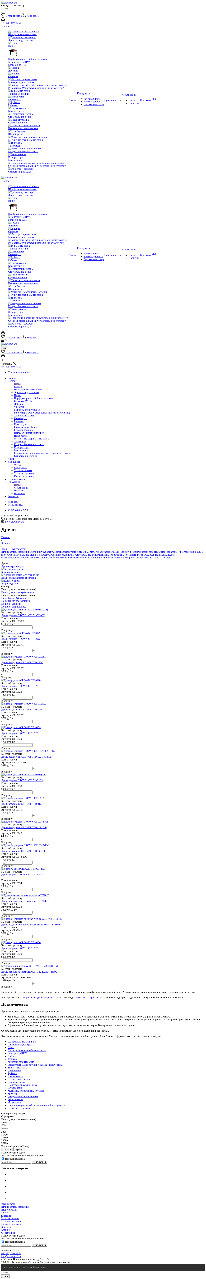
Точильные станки (27, 554)
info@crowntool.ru (14, 521)
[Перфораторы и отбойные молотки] (38, 52)
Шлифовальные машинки (15, 551)
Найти (5, 1276)
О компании (21, 487)
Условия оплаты (10, 1218)
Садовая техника (154, 554)
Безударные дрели (11, 572)
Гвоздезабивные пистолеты (48, 557)
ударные (27, 997)
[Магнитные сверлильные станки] (38, 137)
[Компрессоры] (38, 154)
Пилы (57, 551)
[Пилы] (38, 43)
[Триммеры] (38, 142)
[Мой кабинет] (3, 19)
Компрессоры (70, 557)
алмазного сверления (87, 997)
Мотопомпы (84, 557)
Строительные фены (86, 554)
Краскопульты (67, 554)
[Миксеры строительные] (38, 79)
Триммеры (139, 554)
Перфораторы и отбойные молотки (80, 551)
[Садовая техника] (38, 119)
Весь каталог (8, 1204)
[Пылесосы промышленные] (38, 125)
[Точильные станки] (38, 90)
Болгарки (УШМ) (109, 551)
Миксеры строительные (151, 551)
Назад (17, 383)
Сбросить (19, 1149)
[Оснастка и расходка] (38, 168)
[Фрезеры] (38, 73)
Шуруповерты (9, 1209)
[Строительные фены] (38, 114)
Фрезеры (133, 551)
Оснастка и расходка (160, 557)
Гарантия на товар (11, 1224)
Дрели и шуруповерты (42, 551)
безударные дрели (43, 997)
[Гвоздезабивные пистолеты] (38, 148)
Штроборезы (26, 557)
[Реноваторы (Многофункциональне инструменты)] (38, 85)
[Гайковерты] (38, 96)
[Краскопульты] (38, 108)
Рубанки (55, 554)
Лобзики (123, 551)
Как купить (20, 467)
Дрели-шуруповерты (12, 566)
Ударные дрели (9, 583)
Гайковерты (43, 554)
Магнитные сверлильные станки (116, 554)
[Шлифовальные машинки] (38, 31)
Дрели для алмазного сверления (18, 577)
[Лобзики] (38, 67)
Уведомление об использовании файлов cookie (25, 1267)
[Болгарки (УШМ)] (38, 62)
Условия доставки (11, 1221)
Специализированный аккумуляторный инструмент (120, 557)
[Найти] (2, 12)
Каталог (18, 386)
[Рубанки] (38, 102)
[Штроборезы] (38, 131)
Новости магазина (15, 1158)
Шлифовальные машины (15, 1206)
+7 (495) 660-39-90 (11, 22)
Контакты (6, 1227)
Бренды (5, 1229)
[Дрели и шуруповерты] (38, 37)
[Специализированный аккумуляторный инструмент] (38, 163)
